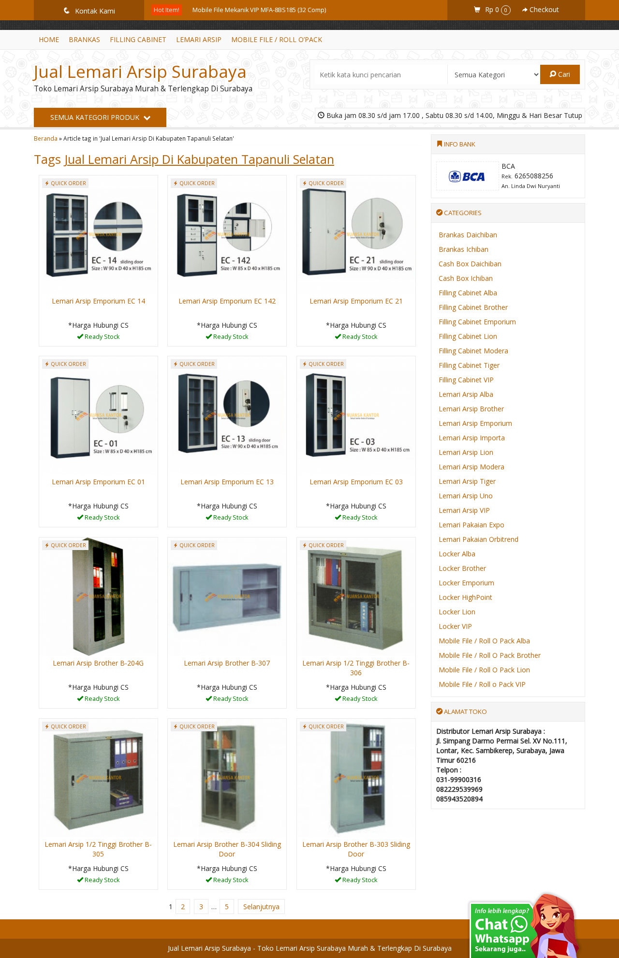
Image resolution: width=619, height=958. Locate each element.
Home (49, 39)
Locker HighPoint (465, 597)
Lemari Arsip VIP (464, 510)
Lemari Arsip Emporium (475, 423)
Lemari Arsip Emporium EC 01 (98, 481)
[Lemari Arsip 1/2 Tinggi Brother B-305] (98, 777)
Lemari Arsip (198, 39)
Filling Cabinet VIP (466, 379)
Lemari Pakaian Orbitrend (478, 539)
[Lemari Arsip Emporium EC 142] (227, 233)
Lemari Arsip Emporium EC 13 (227, 481)
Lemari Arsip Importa (472, 437)
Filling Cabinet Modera (473, 350)
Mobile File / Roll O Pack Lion (484, 669)
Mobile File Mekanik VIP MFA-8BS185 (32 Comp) (259, 10)
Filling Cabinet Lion (468, 336)
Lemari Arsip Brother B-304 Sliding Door (227, 849)
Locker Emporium (466, 582)
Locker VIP (455, 626)
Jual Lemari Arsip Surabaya (140, 71)
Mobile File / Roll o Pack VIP (482, 684)
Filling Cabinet (138, 39)
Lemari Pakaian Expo (471, 524)
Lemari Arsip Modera (471, 466)
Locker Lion (457, 611)
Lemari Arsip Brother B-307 (227, 663)
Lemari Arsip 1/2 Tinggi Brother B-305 (98, 849)
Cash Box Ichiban (466, 278)
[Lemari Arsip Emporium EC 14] (98, 233)
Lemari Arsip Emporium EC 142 (227, 300)
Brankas (84, 39)
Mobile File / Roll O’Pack (276, 39)
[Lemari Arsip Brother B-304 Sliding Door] (227, 777)
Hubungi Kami (101, 338)
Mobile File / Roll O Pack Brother (490, 655)
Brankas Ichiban (463, 249)
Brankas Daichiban (468, 234)
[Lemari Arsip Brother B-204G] (98, 595)
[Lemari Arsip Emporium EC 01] (98, 414)
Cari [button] (563, 74)
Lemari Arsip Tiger (467, 481)
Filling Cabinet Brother (473, 307)
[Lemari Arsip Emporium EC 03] (356, 414)
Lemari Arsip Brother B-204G (98, 663)
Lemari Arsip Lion (466, 452)
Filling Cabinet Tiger (469, 365)
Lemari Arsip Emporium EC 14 (98, 300)
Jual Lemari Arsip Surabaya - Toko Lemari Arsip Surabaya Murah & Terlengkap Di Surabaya (310, 948)
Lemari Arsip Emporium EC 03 (356, 481)
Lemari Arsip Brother (471, 408)
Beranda (46, 138)
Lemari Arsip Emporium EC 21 (356, 300)
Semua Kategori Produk (95, 117)
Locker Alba (457, 553)
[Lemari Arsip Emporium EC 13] (227, 414)
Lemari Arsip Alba (466, 394)
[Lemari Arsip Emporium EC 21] (356, 233)
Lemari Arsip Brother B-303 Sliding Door (356, 849)
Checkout (543, 9)
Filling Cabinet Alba (468, 292)
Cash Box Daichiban (470, 263)
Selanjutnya (261, 906)
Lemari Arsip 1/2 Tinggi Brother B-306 (356, 667)
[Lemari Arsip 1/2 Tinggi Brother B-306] (356, 595)
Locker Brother (462, 568)
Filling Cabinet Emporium (477, 321)
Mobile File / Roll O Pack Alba (484, 640)
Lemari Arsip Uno (466, 495)
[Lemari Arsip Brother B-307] (227, 595)
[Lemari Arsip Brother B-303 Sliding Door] (356, 777)
